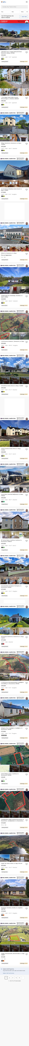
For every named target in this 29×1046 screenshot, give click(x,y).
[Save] (27, 11)
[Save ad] (26, 52)
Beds (13, 11)
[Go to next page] (22, 977)
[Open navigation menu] (27, 2)
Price (2, 11)
